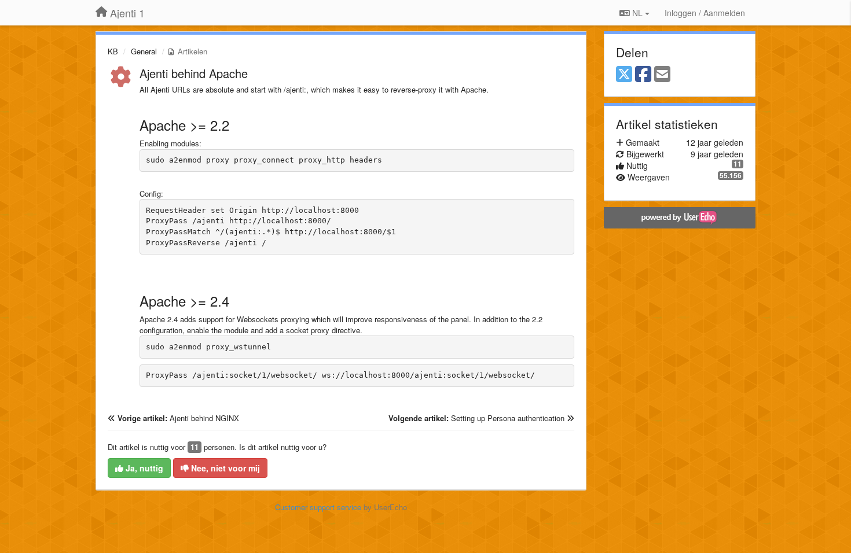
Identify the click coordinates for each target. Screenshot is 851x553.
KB (113, 51)
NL (637, 13)
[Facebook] (643, 74)
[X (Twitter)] (624, 74)
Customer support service (318, 507)
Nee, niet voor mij (224, 468)
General (144, 51)
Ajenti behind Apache (194, 73)
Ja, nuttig (143, 468)
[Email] (662, 74)
